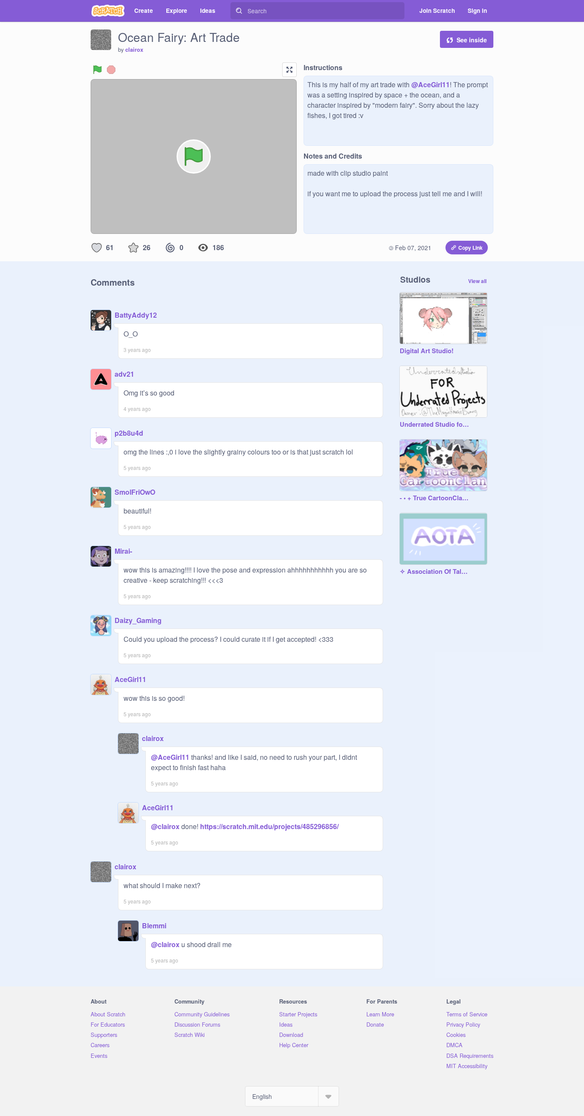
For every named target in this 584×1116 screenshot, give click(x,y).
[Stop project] (111, 70)
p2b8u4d (129, 433)
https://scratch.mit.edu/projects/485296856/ (268, 826)
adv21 (124, 374)
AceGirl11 (130, 679)
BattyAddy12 (136, 315)
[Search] (239, 10)
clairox (134, 49)
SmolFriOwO (135, 492)
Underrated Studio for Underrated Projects (435, 424)
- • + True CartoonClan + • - (435, 498)
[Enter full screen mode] (289, 69)
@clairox (165, 826)
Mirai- (123, 551)
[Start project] (97, 70)
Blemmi (154, 925)
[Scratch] (108, 10)
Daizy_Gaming (138, 620)
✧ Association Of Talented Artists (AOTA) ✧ (435, 572)
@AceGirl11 (430, 84)
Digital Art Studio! (427, 351)
